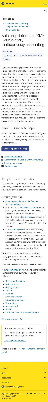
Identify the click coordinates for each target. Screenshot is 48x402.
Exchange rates (18, 229)
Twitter (22, 349)
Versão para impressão (11, 319)
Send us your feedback (15, 340)
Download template (13, 156)
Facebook (31, 349)
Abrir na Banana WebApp (16, 23)
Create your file (12, 30)
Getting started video (15, 281)
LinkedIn (41, 349)
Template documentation (16, 26)
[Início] (9, 3)
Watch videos (11, 166)
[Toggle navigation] (44, 4)
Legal (3, 394)
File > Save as (26, 217)
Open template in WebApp (15, 149)
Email (4, 352)
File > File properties (29, 207)
